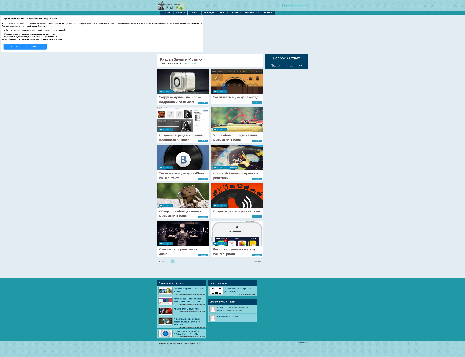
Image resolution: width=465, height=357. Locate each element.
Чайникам (180, 13)
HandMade (236, 13)
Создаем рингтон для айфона (236, 211)
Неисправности (252, 13)
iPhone (184, 63)
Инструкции (208, 13)
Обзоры (194, 13)
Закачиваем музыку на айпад (235, 97)
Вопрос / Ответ (286, 58)
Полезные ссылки (286, 65)
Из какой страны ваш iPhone (186, 309)
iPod (194, 63)
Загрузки (268, 13)
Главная (166, 13)
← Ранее (162, 261)
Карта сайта (302, 343)
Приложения (222, 13)
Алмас (220, 307)
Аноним (221, 316)
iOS (190, 63)
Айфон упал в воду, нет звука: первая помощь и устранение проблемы (187, 322)
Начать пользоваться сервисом (25, 47)
